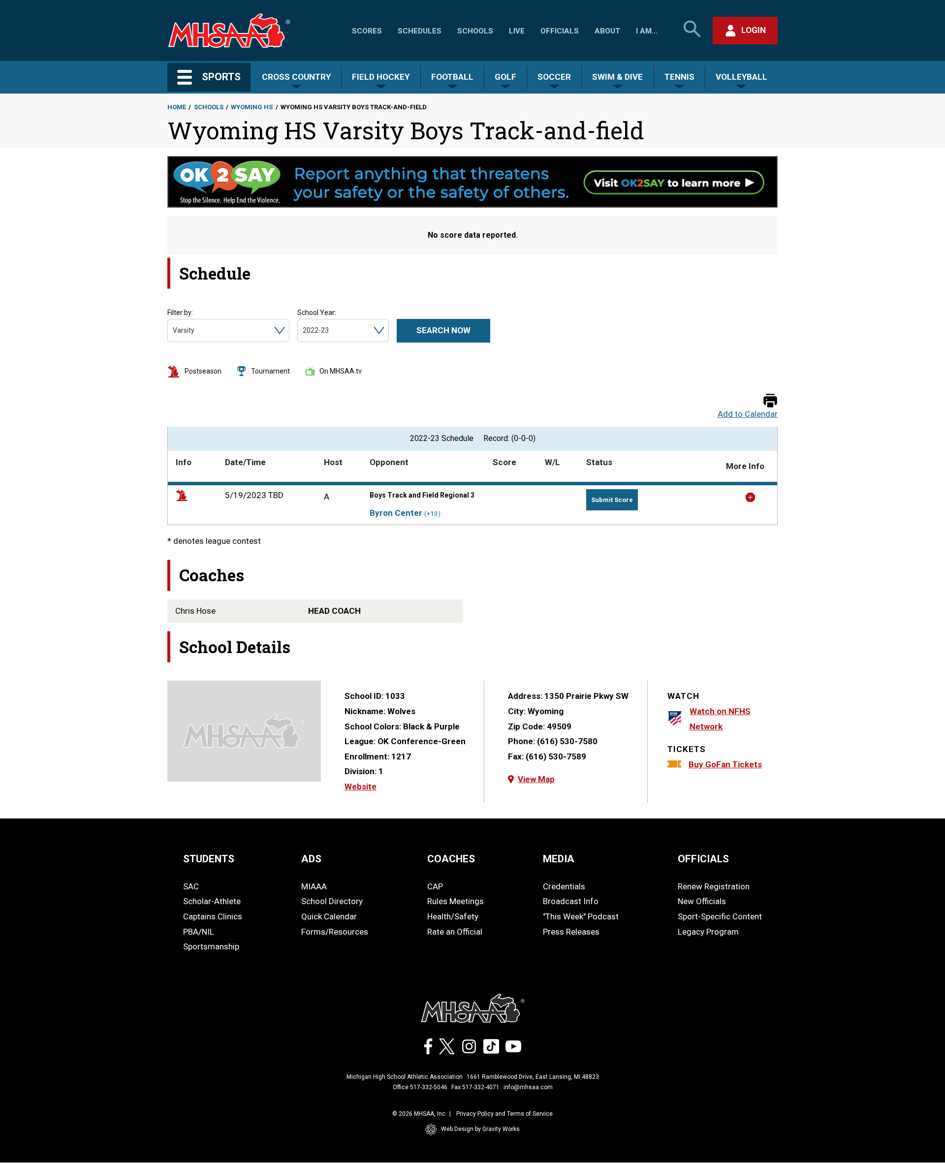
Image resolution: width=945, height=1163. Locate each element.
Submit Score (612, 499)
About (607, 31)
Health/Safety (452, 916)
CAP (435, 886)
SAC (191, 886)
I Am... (647, 31)
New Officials (702, 901)
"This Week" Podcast (581, 916)
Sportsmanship (211, 946)
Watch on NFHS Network (720, 718)
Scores (367, 31)
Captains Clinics (212, 916)
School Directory (332, 901)
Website (361, 786)
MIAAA (314, 886)
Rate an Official (454, 932)
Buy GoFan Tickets (725, 764)
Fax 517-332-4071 (475, 1087)
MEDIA (558, 859)
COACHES (451, 859)
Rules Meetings (455, 901)
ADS (311, 859)
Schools (475, 31)
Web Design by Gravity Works (480, 1129)
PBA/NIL (198, 932)
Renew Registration (714, 886)
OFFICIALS (703, 859)
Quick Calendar (329, 916)
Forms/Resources (334, 932)
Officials (559, 31)
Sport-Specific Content (720, 916)
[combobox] (173, 330)
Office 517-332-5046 (420, 1087)
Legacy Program (708, 932)
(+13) (432, 513)
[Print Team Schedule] (770, 401)
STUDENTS (208, 859)
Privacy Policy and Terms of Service (504, 1113)
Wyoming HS (252, 107)
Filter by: (180, 312)
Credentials (564, 886)
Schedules (419, 31)
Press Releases (571, 932)
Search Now (443, 330)
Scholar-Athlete (212, 901)
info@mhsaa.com (528, 1087)
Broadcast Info (570, 901)
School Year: (316, 312)
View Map (536, 779)
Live (517, 31)
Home (176, 107)
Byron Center (396, 513)
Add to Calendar (748, 414)
